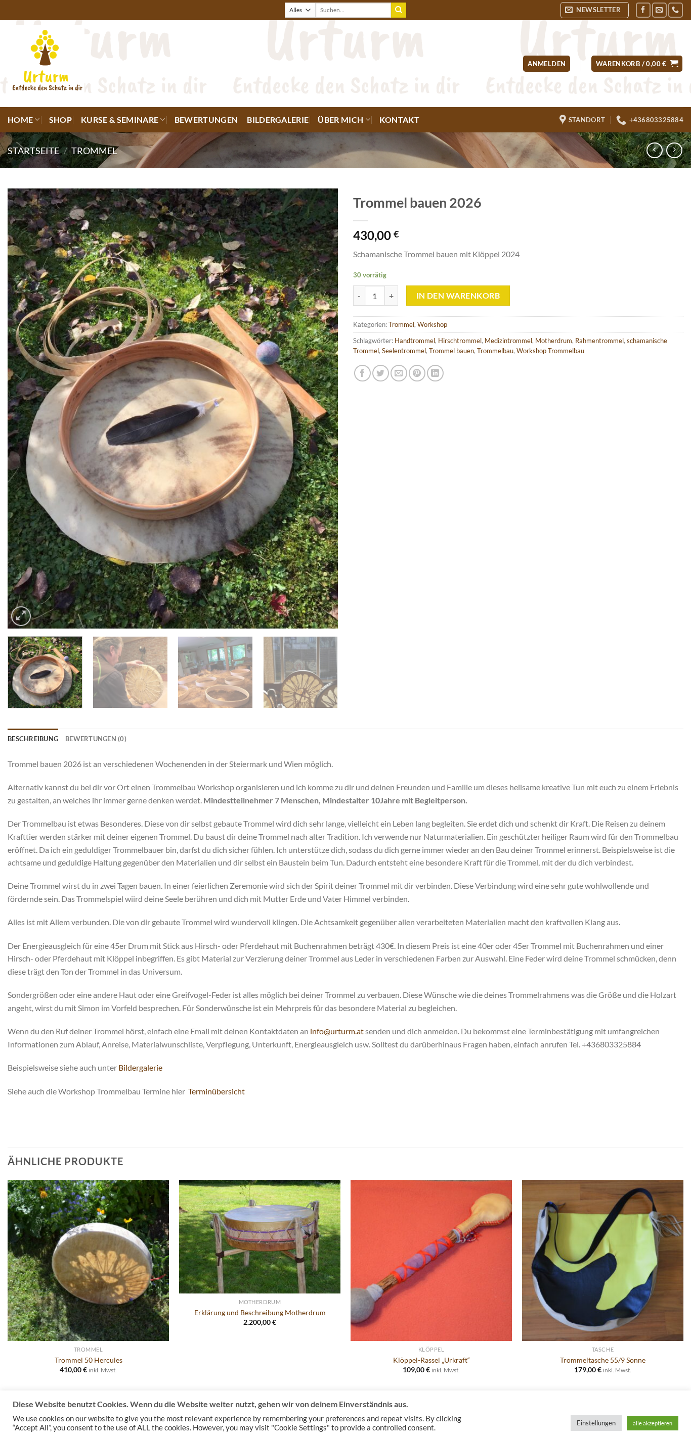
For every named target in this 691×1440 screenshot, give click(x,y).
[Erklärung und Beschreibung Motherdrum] (259, 1237)
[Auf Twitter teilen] (380, 373)
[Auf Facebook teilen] (362, 373)
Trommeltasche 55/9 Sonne (602, 1360)
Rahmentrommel (599, 341)
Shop (60, 119)
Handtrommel (415, 341)
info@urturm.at (337, 1031)
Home (20, 119)
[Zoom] (21, 616)
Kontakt (399, 119)
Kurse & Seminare (119, 119)
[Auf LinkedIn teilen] (435, 373)
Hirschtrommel (460, 341)
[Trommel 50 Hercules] (88, 1260)
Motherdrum (553, 341)
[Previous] (27, 408)
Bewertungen (206, 119)
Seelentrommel (404, 351)
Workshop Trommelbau (550, 351)
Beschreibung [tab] (33, 739)
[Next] (319, 408)
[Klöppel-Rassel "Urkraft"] (431, 1260)
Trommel (94, 150)
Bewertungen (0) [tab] (95, 739)
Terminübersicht (216, 1091)
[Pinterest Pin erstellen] (417, 373)
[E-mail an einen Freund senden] (399, 373)
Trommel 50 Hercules (88, 1360)
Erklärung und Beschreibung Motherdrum (260, 1312)
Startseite (33, 150)
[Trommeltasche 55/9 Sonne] (602, 1260)
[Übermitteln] (398, 10)
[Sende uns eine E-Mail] (659, 10)
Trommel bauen (451, 351)
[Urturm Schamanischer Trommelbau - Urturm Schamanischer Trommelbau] (185, 63)
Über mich (340, 119)
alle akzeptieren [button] (652, 1423)
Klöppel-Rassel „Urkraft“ (431, 1360)
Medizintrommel (508, 341)
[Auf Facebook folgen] (643, 10)
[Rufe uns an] (675, 10)
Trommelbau (495, 351)
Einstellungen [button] (596, 1423)
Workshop (432, 324)
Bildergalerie (278, 119)
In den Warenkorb (458, 295)
